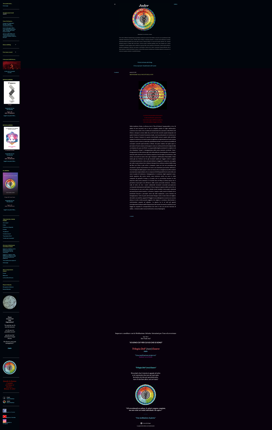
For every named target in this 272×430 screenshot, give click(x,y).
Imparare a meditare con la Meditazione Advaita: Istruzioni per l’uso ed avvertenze (9, 250)
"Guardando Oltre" (7, 236)
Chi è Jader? (5, 222)
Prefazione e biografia (8, 227)
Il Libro (4, 225)
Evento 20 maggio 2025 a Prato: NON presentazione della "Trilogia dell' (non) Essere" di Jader (9, 29)
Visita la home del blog (145, 62)
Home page (5, 5)
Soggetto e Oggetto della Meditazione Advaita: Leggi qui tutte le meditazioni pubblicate (9, 256)
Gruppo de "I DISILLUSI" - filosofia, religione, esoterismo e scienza (8, 24)
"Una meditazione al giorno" (145, 355)
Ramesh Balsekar (7, 289)
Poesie (4, 273)
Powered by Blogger (147, 423)
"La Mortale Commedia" (8, 238)
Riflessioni (5, 275)
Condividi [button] (116, 72)
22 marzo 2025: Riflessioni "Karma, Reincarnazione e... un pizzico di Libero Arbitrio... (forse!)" (9, 35)
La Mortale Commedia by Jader (9, 72)
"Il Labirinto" (6, 231)
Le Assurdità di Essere (8, 277)
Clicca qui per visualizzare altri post (145, 66)
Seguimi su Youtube (11, 417)
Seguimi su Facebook (10, 412)
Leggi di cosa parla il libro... (10, 115)
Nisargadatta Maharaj (8, 287)
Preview (5, 229)
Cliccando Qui (10, 109)
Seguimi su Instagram (7, 423)
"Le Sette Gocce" (7, 233)
